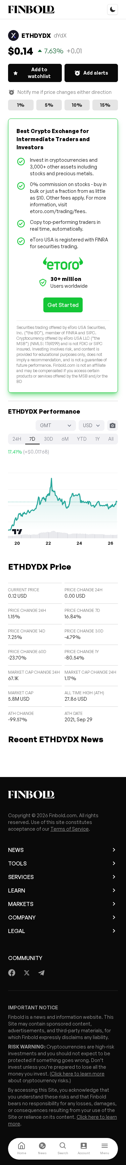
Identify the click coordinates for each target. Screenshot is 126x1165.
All (111, 439)
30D (48, 439)
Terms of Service (69, 829)
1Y (97, 439)
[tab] (21, 1149)
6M (65, 439)
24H (16, 439)
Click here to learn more (77, 1074)
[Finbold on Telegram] (41, 973)
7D (32, 439)
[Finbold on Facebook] (12, 973)
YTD (82, 439)
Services (21, 877)
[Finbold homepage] (63, 795)
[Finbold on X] (27, 973)
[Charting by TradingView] (17, 531)
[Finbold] (31, 9)
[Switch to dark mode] (112, 9)
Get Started (63, 305)
